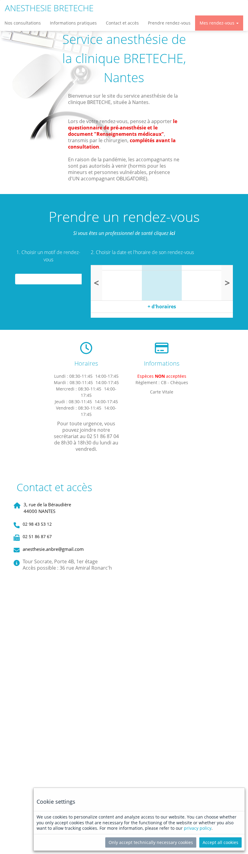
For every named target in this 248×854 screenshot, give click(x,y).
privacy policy (197, 828)
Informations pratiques (73, 23)
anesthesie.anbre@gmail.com (53, 549)
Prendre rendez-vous (169, 23)
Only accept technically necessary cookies (151, 842)
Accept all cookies (220, 842)
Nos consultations (23, 23)
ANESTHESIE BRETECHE (49, 8)
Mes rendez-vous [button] (218, 23)
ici (172, 233)
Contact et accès (122, 23)
